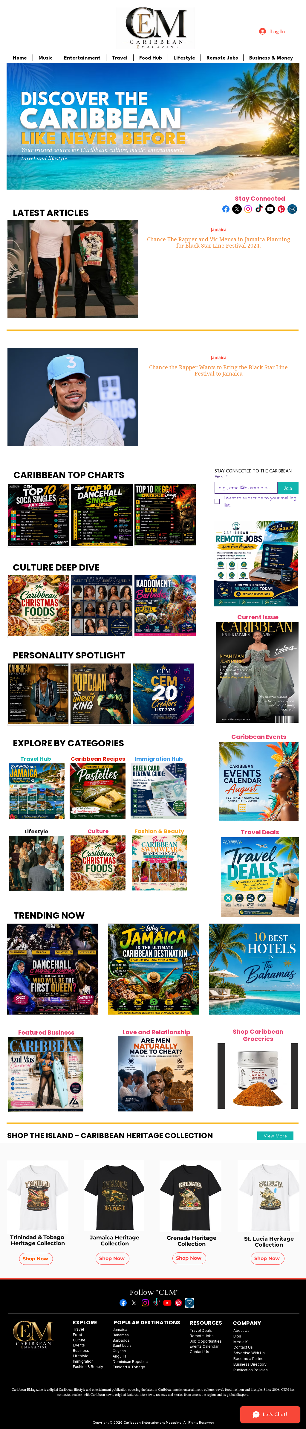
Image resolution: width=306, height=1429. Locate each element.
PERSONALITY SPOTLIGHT (69, 655)
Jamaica (219, 229)
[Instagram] (248, 209)
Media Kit (241, 1342)
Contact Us (243, 1347)
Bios (237, 1336)
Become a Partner (249, 1358)
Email (221, 476)
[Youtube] (270, 209)
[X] (237, 209)
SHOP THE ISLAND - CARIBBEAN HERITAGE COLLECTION (110, 1135)
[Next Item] (57, 791)
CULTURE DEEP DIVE (56, 567)
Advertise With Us (249, 1353)
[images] (292, 209)
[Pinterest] (281, 209)
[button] (258, 1076)
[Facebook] (226, 209)
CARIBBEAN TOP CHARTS (68, 475)
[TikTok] (259, 209)
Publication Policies (250, 1370)
